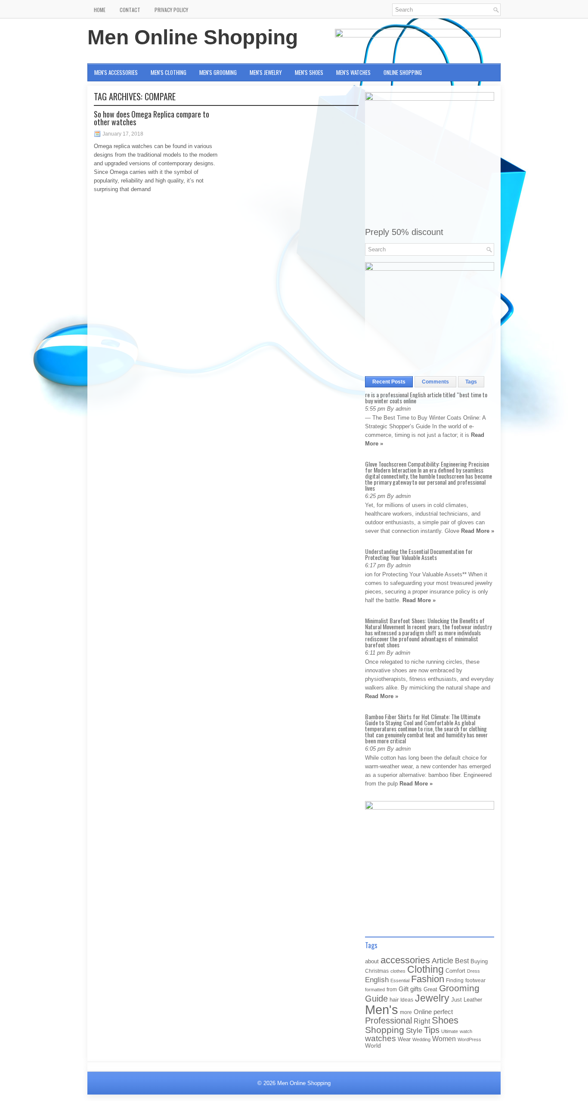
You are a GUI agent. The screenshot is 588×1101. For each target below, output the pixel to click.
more (406, 1012)
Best (462, 961)
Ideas (406, 1000)
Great (430, 989)
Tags (471, 382)
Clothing (425, 969)
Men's (381, 1009)
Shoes (445, 1020)
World (373, 1045)
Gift (404, 989)
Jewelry (432, 998)
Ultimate (449, 1031)
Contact (130, 9)
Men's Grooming (218, 72)
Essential (399, 980)
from (392, 990)
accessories (405, 960)
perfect (443, 1011)
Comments (435, 382)
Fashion (427, 979)
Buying (479, 961)
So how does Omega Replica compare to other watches (151, 117)
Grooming (459, 988)
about (372, 961)
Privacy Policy (171, 9)
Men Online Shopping (192, 37)
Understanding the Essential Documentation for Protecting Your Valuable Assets (419, 554)
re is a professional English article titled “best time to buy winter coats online (426, 397)
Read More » (477, 531)
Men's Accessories (116, 72)
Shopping (384, 1030)
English (377, 979)
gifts (416, 989)
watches (380, 1038)
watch (466, 1031)
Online (423, 1011)
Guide (376, 998)
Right (422, 1021)
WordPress (469, 1039)
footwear (475, 980)
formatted (375, 989)
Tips (431, 1030)
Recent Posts (388, 382)
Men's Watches (353, 72)
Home (99, 9)
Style (414, 1031)
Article (442, 960)
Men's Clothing (168, 72)
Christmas (377, 971)
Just (456, 999)
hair (394, 999)
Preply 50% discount (404, 232)
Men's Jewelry (266, 72)
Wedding (421, 1039)
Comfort (455, 971)
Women (444, 1038)
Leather (473, 999)
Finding (455, 980)
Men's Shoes (309, 72)
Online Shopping (403, 72)
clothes (397, 971)
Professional (388, 1020)
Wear (404, 1039)
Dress (473, 971)
